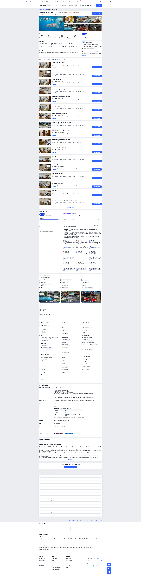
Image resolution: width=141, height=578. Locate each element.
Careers (53, 562)
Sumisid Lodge (59, 540)
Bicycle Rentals (84, 287)
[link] (103, 2)
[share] (109, 568)
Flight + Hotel (58, 1)
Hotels (67, 520)
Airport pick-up (43, 347)
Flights (31, 1)
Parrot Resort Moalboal (46, 12)
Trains (36, 1)
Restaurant (84, 285)
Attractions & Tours (45, 1)
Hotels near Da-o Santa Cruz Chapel (66, 547)
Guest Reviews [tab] (47, 59)
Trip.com (63, 520)
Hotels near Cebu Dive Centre (64, 545)
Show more (41, 53)
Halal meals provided (65, 330)
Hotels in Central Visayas (81, 520)
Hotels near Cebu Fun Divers (88, 547)
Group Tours (71, 1)
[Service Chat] (109, 572)
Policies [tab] (63, 59)
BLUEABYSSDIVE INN (72, 538)
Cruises (52, 1)
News (53, 560)
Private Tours (65, 1)
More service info (41, 562)
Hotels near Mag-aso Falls (86, 545)
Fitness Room (63, 282)
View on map (84, 55)
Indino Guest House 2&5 (96, 538)
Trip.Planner (78, 1)
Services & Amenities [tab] (56, 59)
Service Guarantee (42, 560)
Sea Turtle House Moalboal (43, 538)
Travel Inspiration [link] (87, 1)
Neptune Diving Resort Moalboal (44, 540)
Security (67, 567)
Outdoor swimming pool (65, 279)
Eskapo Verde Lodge (80, 538)
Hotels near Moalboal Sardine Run (76, 545)
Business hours (43, 332)
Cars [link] (39, 1)
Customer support (42, 558)
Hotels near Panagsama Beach (44, 545)
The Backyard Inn (53, 540)
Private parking (84, 282)
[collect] (109, 564)
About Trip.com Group (55, 569)
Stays (27, 1)
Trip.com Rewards (69, 560)
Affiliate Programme (69, 562)
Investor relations (68, 558)
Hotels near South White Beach (44, 549)
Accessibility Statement (56, 567)
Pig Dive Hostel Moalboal (53, 538)
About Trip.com (54, 558)
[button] (92, 1)
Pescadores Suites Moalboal (62, 538)
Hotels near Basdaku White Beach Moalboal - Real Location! (49, 547)
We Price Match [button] (88, 14)
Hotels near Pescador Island (77, 547)
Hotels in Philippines (72, 520)
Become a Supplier (69, 565)
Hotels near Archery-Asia (54, 545)
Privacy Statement (55, 565)
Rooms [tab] (40, 59)
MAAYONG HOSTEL (87, 538)
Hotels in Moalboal (89, 520)
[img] (51, 23)
